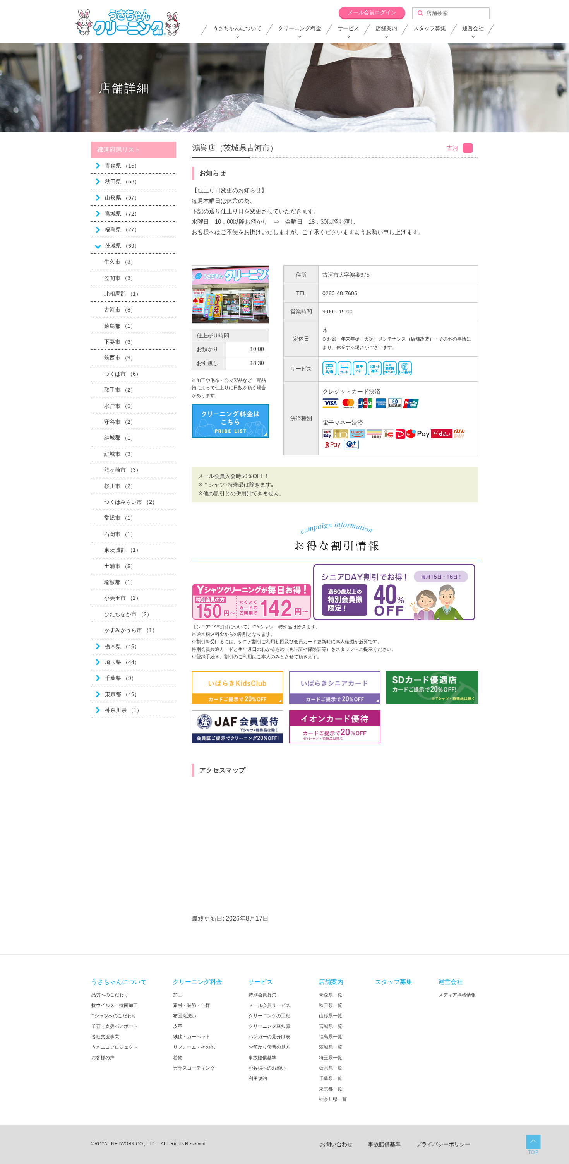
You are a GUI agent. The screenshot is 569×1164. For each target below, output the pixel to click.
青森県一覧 (330, 995)
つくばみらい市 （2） (131, 502)
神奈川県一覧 (333, 1099)
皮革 (177, 1026)
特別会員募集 (262, 995)
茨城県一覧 (330, 1047)
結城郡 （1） (120, 438)
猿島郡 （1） (120, 326)
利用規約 (258, 1078)
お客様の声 (103, 1057)
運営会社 (473, 28)
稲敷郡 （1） (120, 582)
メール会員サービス (269, 1005)
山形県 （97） (122, 198)
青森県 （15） (122, 166)
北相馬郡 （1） (122, 294)
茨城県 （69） (122, 246)
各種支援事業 (105, 1036)
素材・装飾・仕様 (191, 1005)
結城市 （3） (120, 454)
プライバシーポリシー (443, 1144)
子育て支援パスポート (114, 1026)
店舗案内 (386, 28)
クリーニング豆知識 (269, 1026)
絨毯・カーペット (191, 1036)
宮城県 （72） (122, 214)
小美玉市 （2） (122, 598)
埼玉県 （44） (122, 662)
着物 (177, 1057)
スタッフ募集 (429, 28)
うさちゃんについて (237, 28)
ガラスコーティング (194, 1068)
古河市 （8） (120, 309)
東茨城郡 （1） (122, 550)
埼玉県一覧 (330, 1057)
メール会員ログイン (372, 12)
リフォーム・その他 (194, 1047)
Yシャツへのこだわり (113, 1015)
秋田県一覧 (330, 1005)
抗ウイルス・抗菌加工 (114, 1005)
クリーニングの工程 (269, 1015)
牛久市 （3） (120, 261)
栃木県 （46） (122, 646)
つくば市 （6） (122, 374)
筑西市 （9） (120, 357)
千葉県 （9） (121, 678)
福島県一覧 (330, 1036)
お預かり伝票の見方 (269, 1047)
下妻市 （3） (120, 342)
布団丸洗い (184, 1015)
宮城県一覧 (330, 1026)
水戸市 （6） (120, 406)
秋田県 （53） (122, 181)
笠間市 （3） (120, 278)
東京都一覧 (330, 1089)
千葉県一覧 (330, 1078)
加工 (177, 995)
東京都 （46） (122, 694)
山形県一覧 (330, 1015)
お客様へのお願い (267, 1068)
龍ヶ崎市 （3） (122, 470)
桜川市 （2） (120, 486)
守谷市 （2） (120, 422)
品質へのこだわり (110, 995)
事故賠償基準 (262, 1057)
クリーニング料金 (299, 28)
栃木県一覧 (330, 1068)
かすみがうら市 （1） (131, 630)
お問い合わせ (336, 1144)
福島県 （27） (122, 229)
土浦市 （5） (120, 566)
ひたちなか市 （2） (128, 614)
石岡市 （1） (120, 534)
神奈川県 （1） (123, 710)
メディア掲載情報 (457, 995)
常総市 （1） (120, 518)
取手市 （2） (120, 390)
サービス (348, 28)
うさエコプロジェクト (114, 1047)
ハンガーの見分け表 (269, 1036)
